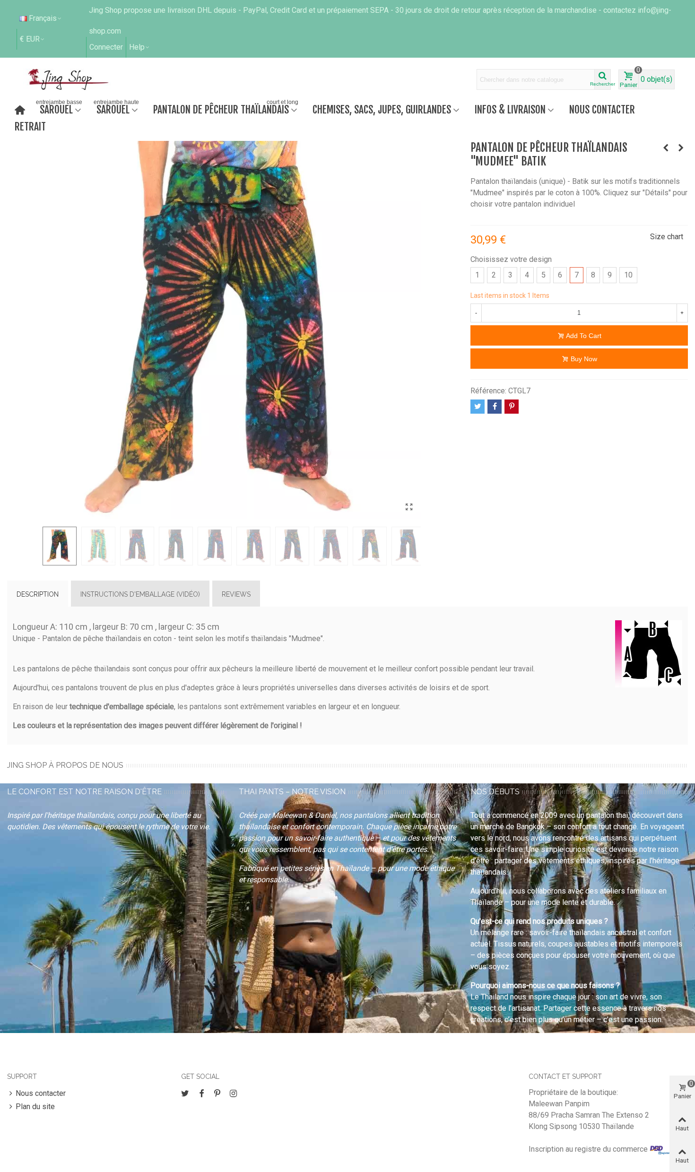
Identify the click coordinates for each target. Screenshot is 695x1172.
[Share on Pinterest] (511, 406)
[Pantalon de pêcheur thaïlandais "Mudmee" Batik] (409, 507)
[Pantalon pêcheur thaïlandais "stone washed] (681, 148)
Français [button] (43, 18)
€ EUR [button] (30, 39)
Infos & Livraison (510, 109)
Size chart (666, 236)
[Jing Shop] (79, 79)
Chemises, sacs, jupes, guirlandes (382, 109)
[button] (139, 47)
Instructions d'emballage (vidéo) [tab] (140, 594)
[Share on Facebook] (494, 406)
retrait (30, 126)
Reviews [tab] (236, 594)
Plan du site (35, 1106)
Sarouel (59, 108)
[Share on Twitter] (477, 406)
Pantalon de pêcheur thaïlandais (225, 108)
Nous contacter (602, 109)
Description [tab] (38, 594)
